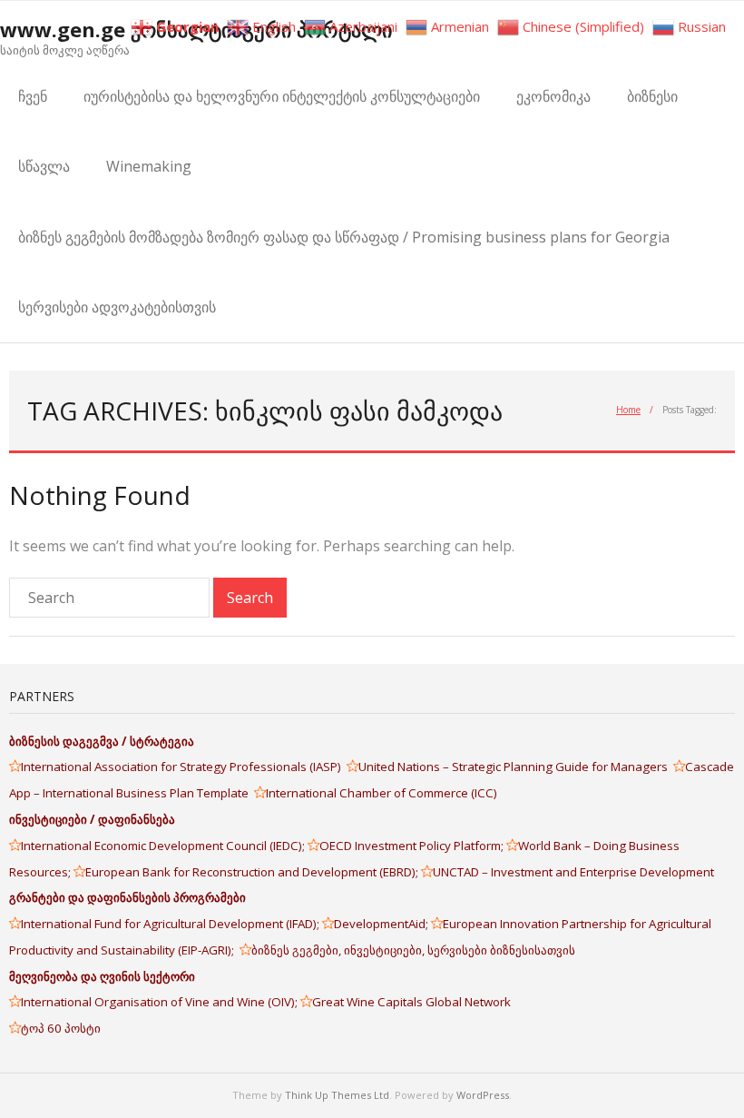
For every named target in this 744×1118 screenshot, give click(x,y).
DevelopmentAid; (382, 923)
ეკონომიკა (553, 96)
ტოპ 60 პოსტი (61, 1028)
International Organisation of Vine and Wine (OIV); (160, 1002)
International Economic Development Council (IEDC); (164, 845)
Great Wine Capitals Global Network (411, 1002)
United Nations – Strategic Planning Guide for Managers (515, 766)
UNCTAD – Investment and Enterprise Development (573, 872)
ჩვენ (32, 96)
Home (628, 409)
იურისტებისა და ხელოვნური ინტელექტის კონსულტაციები (281, 96)
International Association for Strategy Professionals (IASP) (184, 766)
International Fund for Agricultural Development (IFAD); (171, 923)
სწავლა (44, 166)
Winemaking (148, 166)
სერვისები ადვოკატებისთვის (117, 307)
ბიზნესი (652, 96)
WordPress (482, 1095)
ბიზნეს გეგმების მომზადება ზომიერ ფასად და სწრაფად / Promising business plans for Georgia (344, 237)
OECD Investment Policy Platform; (412, 845)
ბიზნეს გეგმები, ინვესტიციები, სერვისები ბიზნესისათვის (413, 950)
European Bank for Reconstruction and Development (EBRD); (253, 872)
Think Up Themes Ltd (337, 1095)
